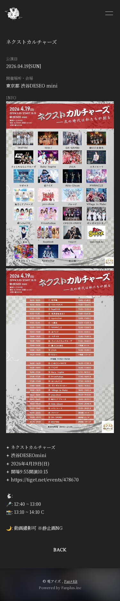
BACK (59, 550)
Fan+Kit (70, 581)
